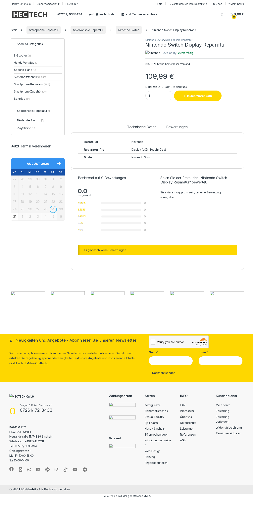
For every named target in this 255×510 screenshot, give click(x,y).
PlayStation (26, 128)
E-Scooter (22, 55)
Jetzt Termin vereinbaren (141, 14)
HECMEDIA (72, 3)
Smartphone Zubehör (30, 91)
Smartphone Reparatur (43, 30)
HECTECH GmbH (24, 489)
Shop (219, 3)
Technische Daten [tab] (141, 127)
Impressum (187, 410)
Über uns (186, 416)
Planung (150, 456)
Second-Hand (25, 69)
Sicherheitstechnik (48, 3)
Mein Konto (237, 3)
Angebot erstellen (156, 462)
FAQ (182, 405)
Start (14, 30)
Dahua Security (154, 416)
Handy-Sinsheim (21, 3)
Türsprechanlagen (156, 434)
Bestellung (222, 410)
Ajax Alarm (151, 422)
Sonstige (22, 98)
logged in (182, 192)
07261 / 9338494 (70, 14)
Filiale (159, 3)
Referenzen (188, 434)
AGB (183, 440)
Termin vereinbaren (228, 433)
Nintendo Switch (128, 30)
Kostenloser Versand (177, 63)
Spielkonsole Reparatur (88, 30)
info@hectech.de (102, 14)
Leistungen (187, 428)
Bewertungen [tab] (177, 127)
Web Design (153, 451)
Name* (154, 352)
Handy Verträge (26, 62)
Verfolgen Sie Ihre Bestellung (189, 3)
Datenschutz (188, 422)
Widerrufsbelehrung (229, 427)
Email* (203, 352)
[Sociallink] (11, 469)
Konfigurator (152, 405)
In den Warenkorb (199, 96)
